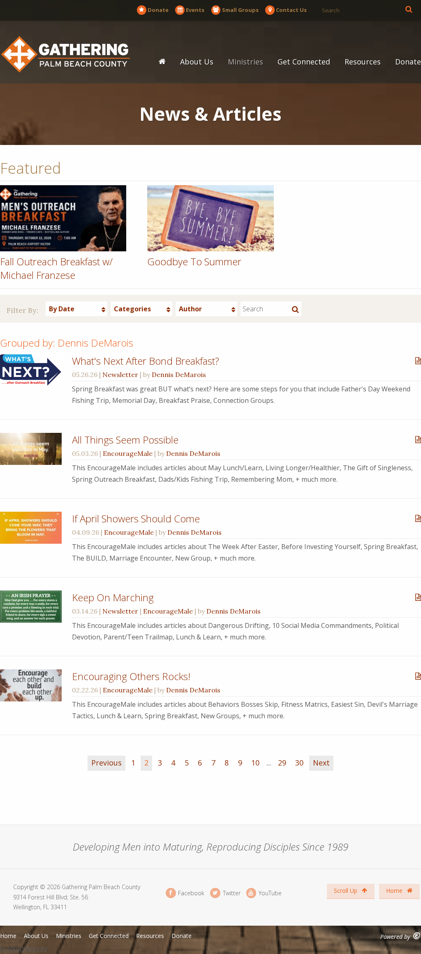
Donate (158, 10)
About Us (196, 62)
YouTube (269, 893)
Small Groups (240, 10)
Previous (106, 763)
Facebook (190, 893)
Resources (363, 62)
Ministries (245, 62)
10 (255, 763)
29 (282, 763)
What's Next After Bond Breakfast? (145, 361)
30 (299, 763)
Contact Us (291, 10)
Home (395, 890)
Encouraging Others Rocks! (131, 676)
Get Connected (304, 62)
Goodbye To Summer (194, 261)
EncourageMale (128, 453)
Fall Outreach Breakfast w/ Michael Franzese (56, 268)
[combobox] (76, 308)
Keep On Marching (113, 597)
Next (321, 763)
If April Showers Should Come (136, 518)
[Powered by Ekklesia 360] (417, 935)
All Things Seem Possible (125, 439)
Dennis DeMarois (179, 374)
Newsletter (120, 374)
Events (195, 10)
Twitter (230, 893)
